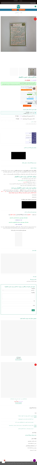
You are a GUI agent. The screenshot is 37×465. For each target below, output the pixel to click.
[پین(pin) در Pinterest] (28, 124)
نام (34, 300)
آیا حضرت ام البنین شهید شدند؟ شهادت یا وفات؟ (25, 415)
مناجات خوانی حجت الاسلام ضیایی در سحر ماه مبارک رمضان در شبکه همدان (21, 425)
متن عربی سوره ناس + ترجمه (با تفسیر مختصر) (25, 428)
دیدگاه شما (33, 292)
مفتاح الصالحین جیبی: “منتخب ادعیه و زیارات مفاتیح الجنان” (18, 398)
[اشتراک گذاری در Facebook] (33, 124)
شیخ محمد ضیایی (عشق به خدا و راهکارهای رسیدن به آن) (24, 422)
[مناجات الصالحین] (18, 338)
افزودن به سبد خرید (27, 105)
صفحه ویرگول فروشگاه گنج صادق (30, 435)
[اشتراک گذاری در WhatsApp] (35, 124)
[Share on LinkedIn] (27, 124)
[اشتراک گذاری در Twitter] (32, 124)
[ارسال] (2, 3)
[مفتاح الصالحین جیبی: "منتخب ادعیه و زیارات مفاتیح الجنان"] (18, 380)
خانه (21, 12)
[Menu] (35, 6)
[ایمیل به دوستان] (30, 124)
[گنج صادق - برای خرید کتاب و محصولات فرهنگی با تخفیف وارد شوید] (19, 6)
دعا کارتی (17, 12)
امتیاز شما (33, 288)
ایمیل (34, 305)
